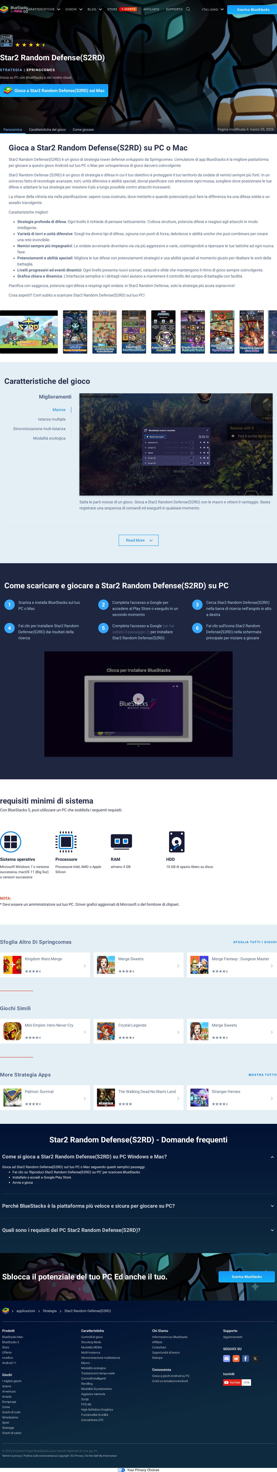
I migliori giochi (11, 1381)
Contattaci (159, 1347)
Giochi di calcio (11, 1433)
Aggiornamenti (232, 1337)
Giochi (71, 9)
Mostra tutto (263, 1074)
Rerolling (86, 1383)
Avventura (9, 1391)
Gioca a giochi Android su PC (170, 1376)
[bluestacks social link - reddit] (236, 1358)
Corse (6, 1407)
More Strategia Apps (25, 1075)
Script (85, 1399)
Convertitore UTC (92, 1420)
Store (121, 9)
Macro (85, 1363)
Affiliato (151, 9)
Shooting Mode (91, 1342)
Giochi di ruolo (11, 1412)
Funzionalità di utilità (94, 1414)
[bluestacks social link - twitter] (255, 1358)
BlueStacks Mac (12, 1337)
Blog (92, 9)
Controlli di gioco (92, 1337)
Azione (6, 1386)
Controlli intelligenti (93, 1378)
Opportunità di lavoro (166, 1352)
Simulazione (10, 1417)
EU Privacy (77, 1455)
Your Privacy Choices (143, 1470)
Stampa (157, 1357)
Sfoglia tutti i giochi (255, 942)
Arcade (6, 1396)
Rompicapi (9, 1401)
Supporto (174, 9)
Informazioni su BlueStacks (170, 1337)
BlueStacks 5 (10, 1342)
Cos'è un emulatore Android (170, 1381)
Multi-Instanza (90, 1352)
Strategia (11, 70)
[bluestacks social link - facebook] (245, 1358)
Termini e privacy (12, 1455)
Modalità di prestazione (96, 1389)
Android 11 (9, 1363)
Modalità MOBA (91, 1347)
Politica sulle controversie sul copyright (46, 1455)
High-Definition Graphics (97, 1409)
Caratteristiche (40, 9)
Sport (5, 1422)
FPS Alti (86, 1404)
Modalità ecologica (93, 1368)
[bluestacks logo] (8, 9)
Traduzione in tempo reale (97, 1373)
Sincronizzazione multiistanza (100, 1357)
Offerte (6, 1352)
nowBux (7, 1357)
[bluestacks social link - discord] (226, 1358)
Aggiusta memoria (93, 1394)
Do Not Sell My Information (101, 1455)
